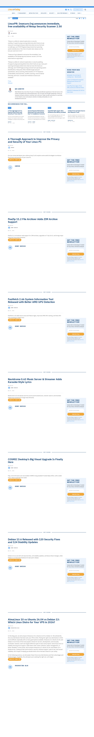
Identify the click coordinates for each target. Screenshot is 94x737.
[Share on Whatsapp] (85, 18)
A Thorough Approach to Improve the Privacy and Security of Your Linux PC (15, 112)
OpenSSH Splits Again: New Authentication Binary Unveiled (57, 111)
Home (9, 18)
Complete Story (13, 159)
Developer (43, 13)
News (13, 13)
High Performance (62, 13)
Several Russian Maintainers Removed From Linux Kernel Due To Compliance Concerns (36, 112)
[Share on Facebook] (79, 18)
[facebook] (66, 9)
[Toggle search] (85, 9)
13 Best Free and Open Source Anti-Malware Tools (76, 111)
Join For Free (75, 50)
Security (51, 13)
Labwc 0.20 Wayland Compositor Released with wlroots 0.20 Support (75, 81)
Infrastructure (33, 13)
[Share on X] (81, 18)
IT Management (22, 13)
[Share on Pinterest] (83, 18)
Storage (72, 13)
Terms (82, 56)
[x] (71, 9)
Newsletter (79, 9)
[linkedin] (68, 9)
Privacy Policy (71, 57)
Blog (79, 13)
